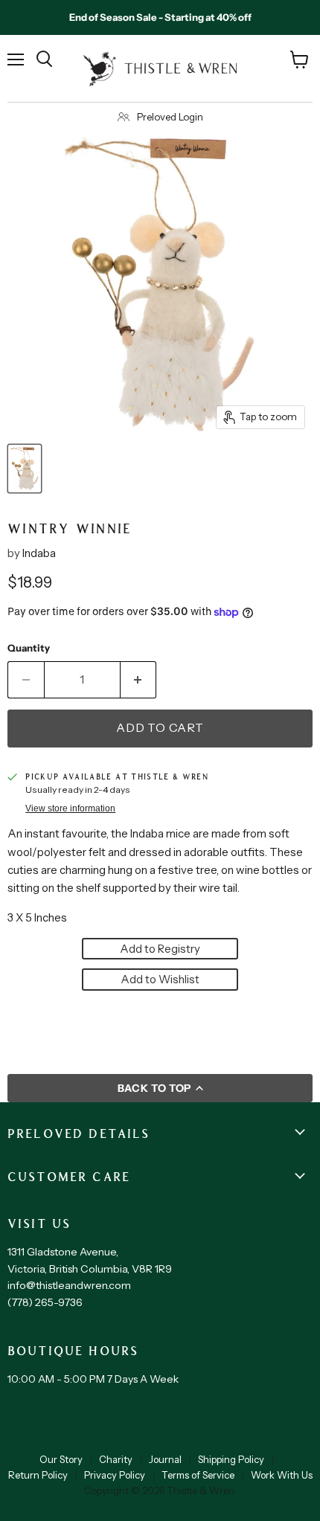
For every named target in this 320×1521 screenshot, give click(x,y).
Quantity (28, 648)
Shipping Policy (231, 1459)
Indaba (39, 553)
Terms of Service (197, 1475)
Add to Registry (160, 949)
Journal (165, 1459)
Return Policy (38, 1475)
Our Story (61, 1459)
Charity (115, 1459)
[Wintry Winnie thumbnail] (24, 468)
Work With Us (282, 1475)
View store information (70, 808)
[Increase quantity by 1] (139, 679)
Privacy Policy (114, 1475)
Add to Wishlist (160, 979)
